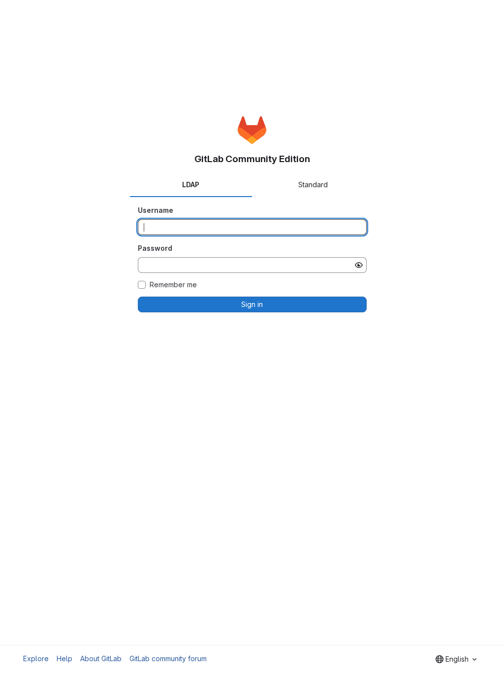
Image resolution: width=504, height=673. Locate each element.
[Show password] (359, 265)
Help (64, 658)
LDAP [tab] (190, 184)
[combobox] (456, 659)
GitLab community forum (168, 658)
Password (155, 248)
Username (155, 210)
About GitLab (101, 658)
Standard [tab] (313, 184)
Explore (36, 658)
